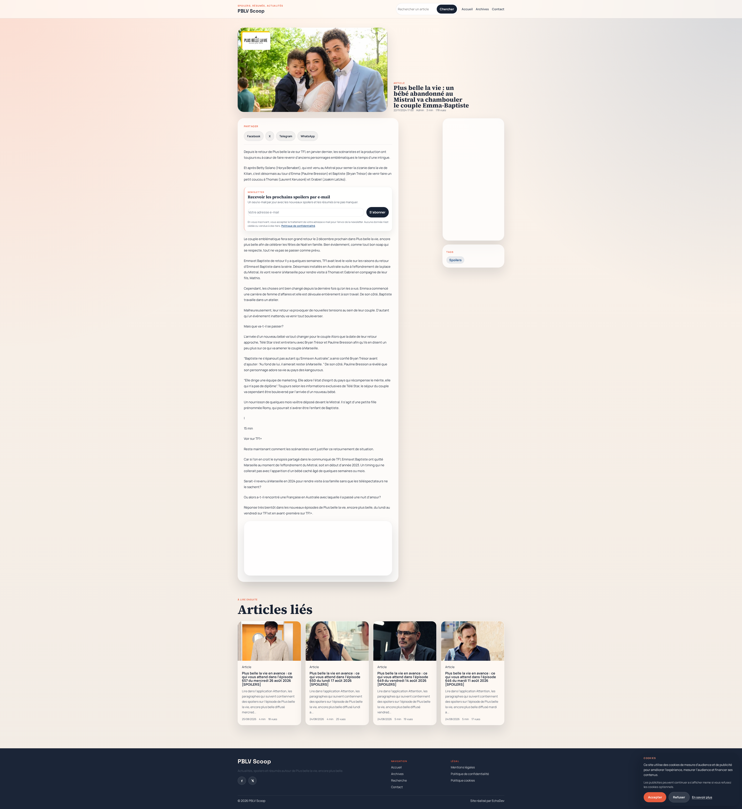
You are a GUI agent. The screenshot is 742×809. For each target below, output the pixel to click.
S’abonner (377, 212)
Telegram (285, 136)
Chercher (447, 9)
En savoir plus (702, 797)
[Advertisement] (318, 548)
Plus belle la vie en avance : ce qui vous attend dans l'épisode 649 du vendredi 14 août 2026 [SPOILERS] (402, 679)
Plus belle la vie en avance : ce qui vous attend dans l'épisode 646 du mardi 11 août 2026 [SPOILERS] (470, 679)
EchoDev (498, 801)
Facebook (253, 136)
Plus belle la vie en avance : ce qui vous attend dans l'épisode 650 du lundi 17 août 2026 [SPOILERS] (335, 679)
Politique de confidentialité (298, 226)
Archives (482, 9)
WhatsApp (308, 136)
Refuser (679, 797)
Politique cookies (463, 780)
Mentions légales (463, 767)
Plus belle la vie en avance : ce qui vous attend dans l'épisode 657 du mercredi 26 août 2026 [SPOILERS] (267, 679)
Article (399, 83)
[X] (252, 781)
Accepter (655, 797)
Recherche (399, 780)
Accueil (467, 9)
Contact (498, 9)
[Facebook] (242, 781)
